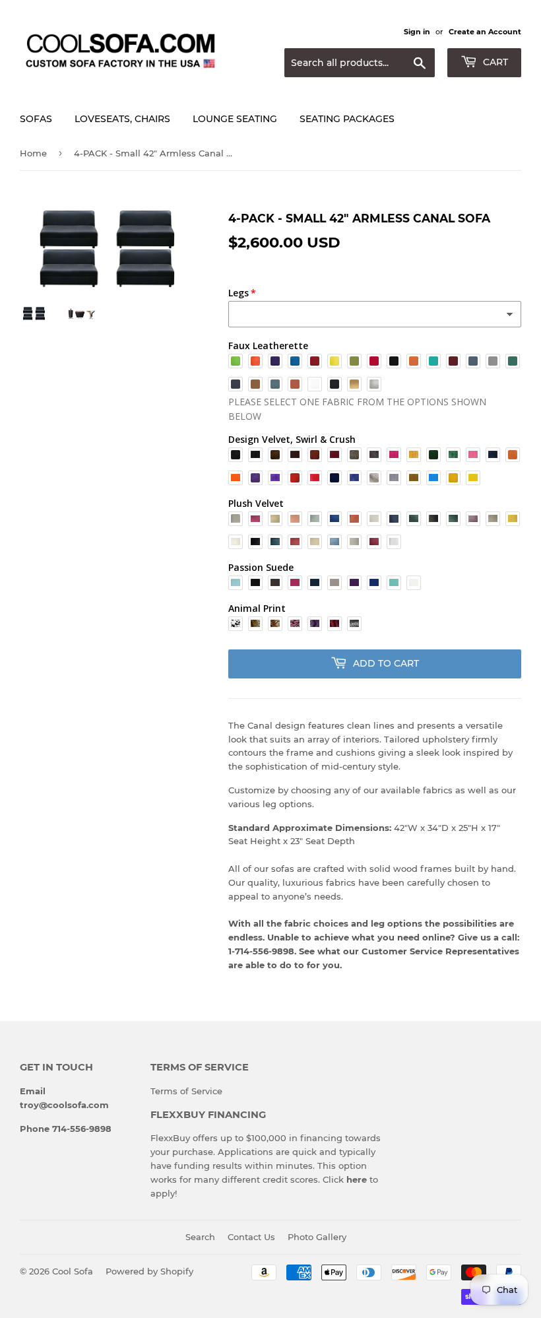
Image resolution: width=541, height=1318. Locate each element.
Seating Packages (347, 119)
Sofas (36, 119)
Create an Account (485, 31)
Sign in (417, 31)
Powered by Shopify (149, 1271)
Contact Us (251, 1237)
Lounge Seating (235, 119)
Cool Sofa (72, 1271)
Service (206, 1091)
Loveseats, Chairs (122, 119)
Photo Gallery (317, 1237)
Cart (494, 62)
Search (200, 1237)
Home (33, 153)
